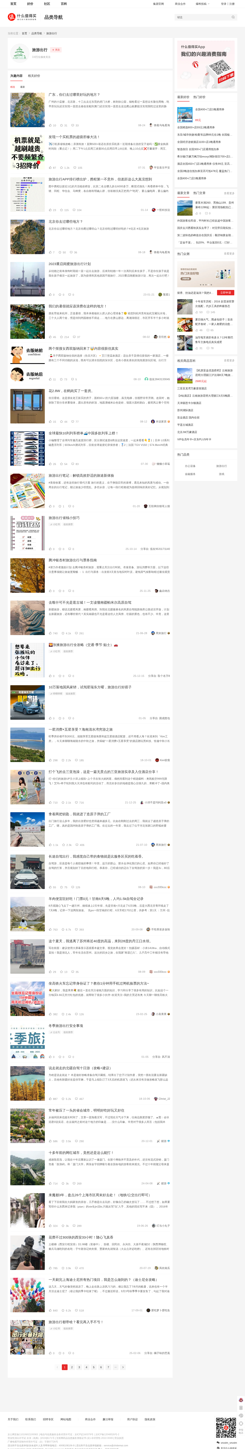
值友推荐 (68, 524)
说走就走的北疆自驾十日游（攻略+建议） (81, 1068)
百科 (64, 3)
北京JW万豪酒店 (187, 432)
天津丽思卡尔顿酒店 (189, 402)
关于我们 (13, 1419)
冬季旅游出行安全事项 (66, 1026)
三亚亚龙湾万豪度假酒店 (192, 388)
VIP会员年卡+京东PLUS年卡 (194, 439)
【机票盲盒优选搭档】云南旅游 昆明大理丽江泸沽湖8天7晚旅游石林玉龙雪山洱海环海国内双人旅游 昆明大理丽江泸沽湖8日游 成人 (214, 373)
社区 (47, 3)
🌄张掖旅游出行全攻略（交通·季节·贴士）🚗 (83, 645)
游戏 (221, 474)
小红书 (56, 524)
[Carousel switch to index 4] (208, 284)
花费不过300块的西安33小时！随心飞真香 (81, 1237)
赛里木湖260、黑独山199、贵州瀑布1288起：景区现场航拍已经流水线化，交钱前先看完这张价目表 (214, 205)
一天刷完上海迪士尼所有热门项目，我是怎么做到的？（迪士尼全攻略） (104, 1280)
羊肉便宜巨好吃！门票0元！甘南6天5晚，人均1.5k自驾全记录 (96, 899)
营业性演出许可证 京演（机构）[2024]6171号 (31, 1438)
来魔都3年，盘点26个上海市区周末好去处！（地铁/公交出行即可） (100, 1195)
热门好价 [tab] (199, 97)
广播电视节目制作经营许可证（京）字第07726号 (33, 1441)
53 (201, 312)
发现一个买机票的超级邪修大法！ (74, 137)
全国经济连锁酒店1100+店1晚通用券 (199, 141)
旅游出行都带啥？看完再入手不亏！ (76, 1322)
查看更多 (229, 193)
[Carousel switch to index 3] (206, 284)
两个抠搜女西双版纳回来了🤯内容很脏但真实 (83, 348)
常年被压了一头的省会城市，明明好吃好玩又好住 (86, 1110)
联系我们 (30, 1419)
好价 (30, 3)
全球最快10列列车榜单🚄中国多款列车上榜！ (84, 433)
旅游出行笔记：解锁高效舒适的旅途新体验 (81, 475)
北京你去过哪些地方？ (66, 221)
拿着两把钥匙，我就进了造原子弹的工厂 (80, 814)
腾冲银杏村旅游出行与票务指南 (73, 560)
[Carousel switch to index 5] (211, 284)
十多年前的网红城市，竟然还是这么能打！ (81, 1153)
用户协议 (132, 1419)
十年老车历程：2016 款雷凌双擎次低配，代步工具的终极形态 (214, 304)
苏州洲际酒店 (185, 410)
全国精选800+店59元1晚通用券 (196, 127)
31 (201, 348)
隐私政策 (150, 1419)
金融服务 (190, 474)
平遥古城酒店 (185, 424)
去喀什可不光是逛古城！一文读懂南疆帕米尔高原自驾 (90, 602)
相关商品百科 (186, 360)
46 (201, 330)
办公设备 (190, 465)
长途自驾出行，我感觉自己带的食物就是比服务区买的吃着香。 (97, 856)
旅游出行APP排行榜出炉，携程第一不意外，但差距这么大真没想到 (100, 179)
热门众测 (183, 253)
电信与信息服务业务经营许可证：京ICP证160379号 (66, 1434)
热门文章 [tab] (199, 193)
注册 (232, 3)
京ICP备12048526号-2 (107, 1434)
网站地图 (65, 1419)
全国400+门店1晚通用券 (209, 109)
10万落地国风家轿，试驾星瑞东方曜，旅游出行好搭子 (90, 687)
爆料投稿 (201, 3)
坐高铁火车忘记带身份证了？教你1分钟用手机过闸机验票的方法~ (99, 983)
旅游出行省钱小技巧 (64, 518)
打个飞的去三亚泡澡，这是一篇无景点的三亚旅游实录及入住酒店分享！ (104, 772)
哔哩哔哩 (57, 693)
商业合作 (180, 3)
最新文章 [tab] (183, 193)
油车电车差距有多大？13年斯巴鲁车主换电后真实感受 (214, 340)
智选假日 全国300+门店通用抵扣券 (198, 149)
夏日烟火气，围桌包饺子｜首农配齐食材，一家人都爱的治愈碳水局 (214, 322)
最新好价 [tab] (183, 97)
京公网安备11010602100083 (23, 1434)
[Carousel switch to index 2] (203, 284)
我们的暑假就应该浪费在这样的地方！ (78, 306)
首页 (24, 33)
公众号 (56, 1032)
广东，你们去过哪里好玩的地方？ (74, 95)
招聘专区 (48, 1419)
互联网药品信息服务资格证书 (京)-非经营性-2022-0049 (84, 1438)
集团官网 (158, 3)
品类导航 (53, 17)
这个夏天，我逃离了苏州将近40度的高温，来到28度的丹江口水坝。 (101, 941)
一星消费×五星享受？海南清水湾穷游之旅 (81, 729)
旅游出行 (51, 33)
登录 (223, 3)
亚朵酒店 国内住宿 (188, 417)
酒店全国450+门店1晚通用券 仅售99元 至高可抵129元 (209, 163)
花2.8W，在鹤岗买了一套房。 (72, 391)
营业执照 (119, 1438)
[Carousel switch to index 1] (200, 284)
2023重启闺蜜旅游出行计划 (70, 264)
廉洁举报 (108, 1419)
